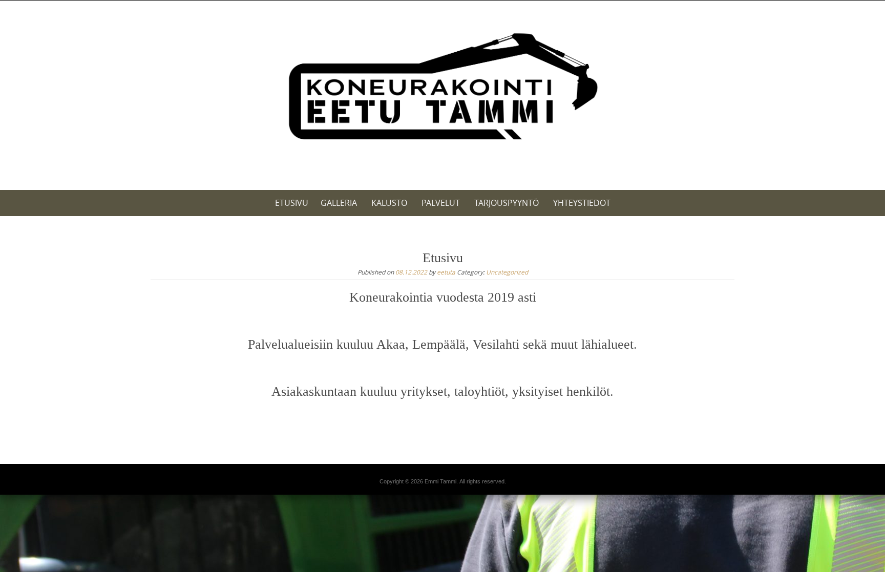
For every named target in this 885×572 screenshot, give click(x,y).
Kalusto (389, 202)
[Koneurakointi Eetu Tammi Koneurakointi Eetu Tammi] (442, 89)
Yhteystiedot (581, 202)
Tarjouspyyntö (506, 202)
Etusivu (291, 202)
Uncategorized (507, 272)
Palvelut (441, 202)
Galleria (339, 202)
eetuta (446, 272)
